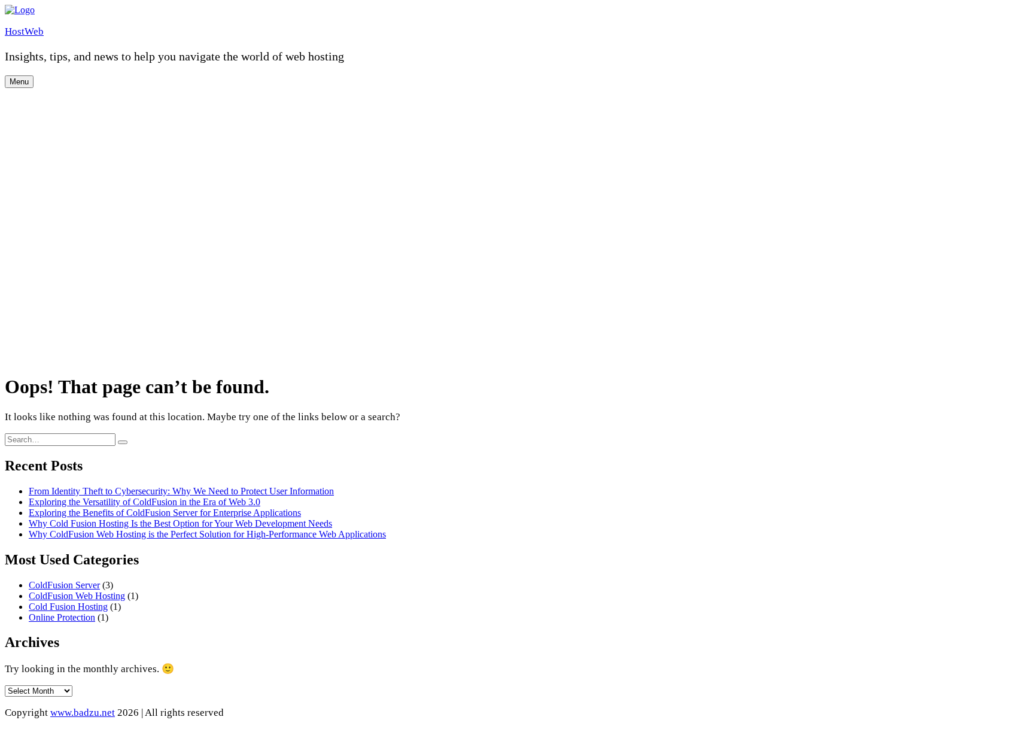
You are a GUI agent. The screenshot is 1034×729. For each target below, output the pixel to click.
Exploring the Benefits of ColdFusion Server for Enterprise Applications (165, 513)
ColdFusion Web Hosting (77, 596)
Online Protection (62, 617)
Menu (19, 81)
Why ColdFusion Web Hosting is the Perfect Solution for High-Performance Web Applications (207, 534)
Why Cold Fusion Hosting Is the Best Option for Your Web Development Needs (180, 523)
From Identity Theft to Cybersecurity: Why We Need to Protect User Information (181, 491)
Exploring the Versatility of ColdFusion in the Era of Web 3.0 (144, 502)
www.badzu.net (82, 712)
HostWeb (24, 31)
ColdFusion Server (64, 585)
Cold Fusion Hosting (68, 607)
